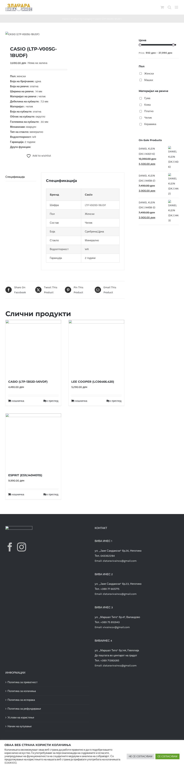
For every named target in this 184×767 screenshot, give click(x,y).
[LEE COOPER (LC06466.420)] (96, 347)
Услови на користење (21, 717)
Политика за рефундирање (24, 708)
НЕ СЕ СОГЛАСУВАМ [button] (140, 756)
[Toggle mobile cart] (162, 7)
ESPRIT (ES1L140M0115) (25, 475)
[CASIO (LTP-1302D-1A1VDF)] (33, 347)
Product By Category (81, 18)
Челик (148, 117)
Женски (149, 73)
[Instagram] (21, 546)
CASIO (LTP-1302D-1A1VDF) (28, 381)
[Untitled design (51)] (34, 34)
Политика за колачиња (22, 691)
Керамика (150, 124)
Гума (147, 98)
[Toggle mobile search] (169, 7)
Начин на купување (20, 726)
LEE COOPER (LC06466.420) (92, 381)
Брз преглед (50, 400)
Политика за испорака (21, 700)
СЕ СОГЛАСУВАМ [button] (167, 756)
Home (65, 18)
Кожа (147, 104)
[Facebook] (9, 546)
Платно (148, 111)
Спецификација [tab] (15, 176)
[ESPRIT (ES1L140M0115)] (33, 441)
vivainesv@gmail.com (116, 627)
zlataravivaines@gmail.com (120, 560)
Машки (148, 80)
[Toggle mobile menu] (177, 7)
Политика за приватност (23, 682)
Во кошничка (16, 400)
